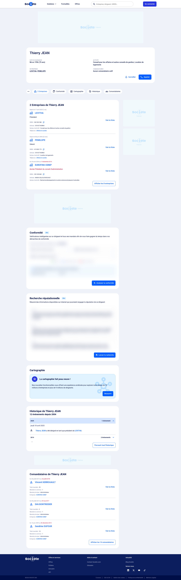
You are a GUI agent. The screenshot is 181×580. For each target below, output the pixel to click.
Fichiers (51, 565)
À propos (98, 577)
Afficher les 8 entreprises (104, 184)
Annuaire (51, 569)
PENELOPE (41, 71)
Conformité (60, 91)
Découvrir (108, 394)
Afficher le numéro (41, 130)
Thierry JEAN (41, 431)
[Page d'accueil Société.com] (30, 4)
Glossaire (90, 565)
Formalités (65, 4)
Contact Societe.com (94, 562)
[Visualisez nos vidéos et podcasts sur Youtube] (139, 570)
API (49, 572)
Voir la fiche (110, 120)
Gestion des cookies (119, 577)
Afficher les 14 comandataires (102, 542)
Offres (77, 4)
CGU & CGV (107, 577)
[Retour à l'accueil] (32, 558)
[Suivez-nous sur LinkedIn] (128, 570)
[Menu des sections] (28, 91)
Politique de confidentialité (135, 577)
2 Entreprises (42, 91)
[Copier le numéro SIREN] (43, 122)
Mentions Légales (151, 577)
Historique (96, 91)
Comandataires (114, 91)
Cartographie (78, 91)
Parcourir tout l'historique (104, 445)
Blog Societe (130, 562)
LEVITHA (33, 71)
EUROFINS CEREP (41, 495)
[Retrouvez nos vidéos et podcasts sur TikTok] (144, 570)
